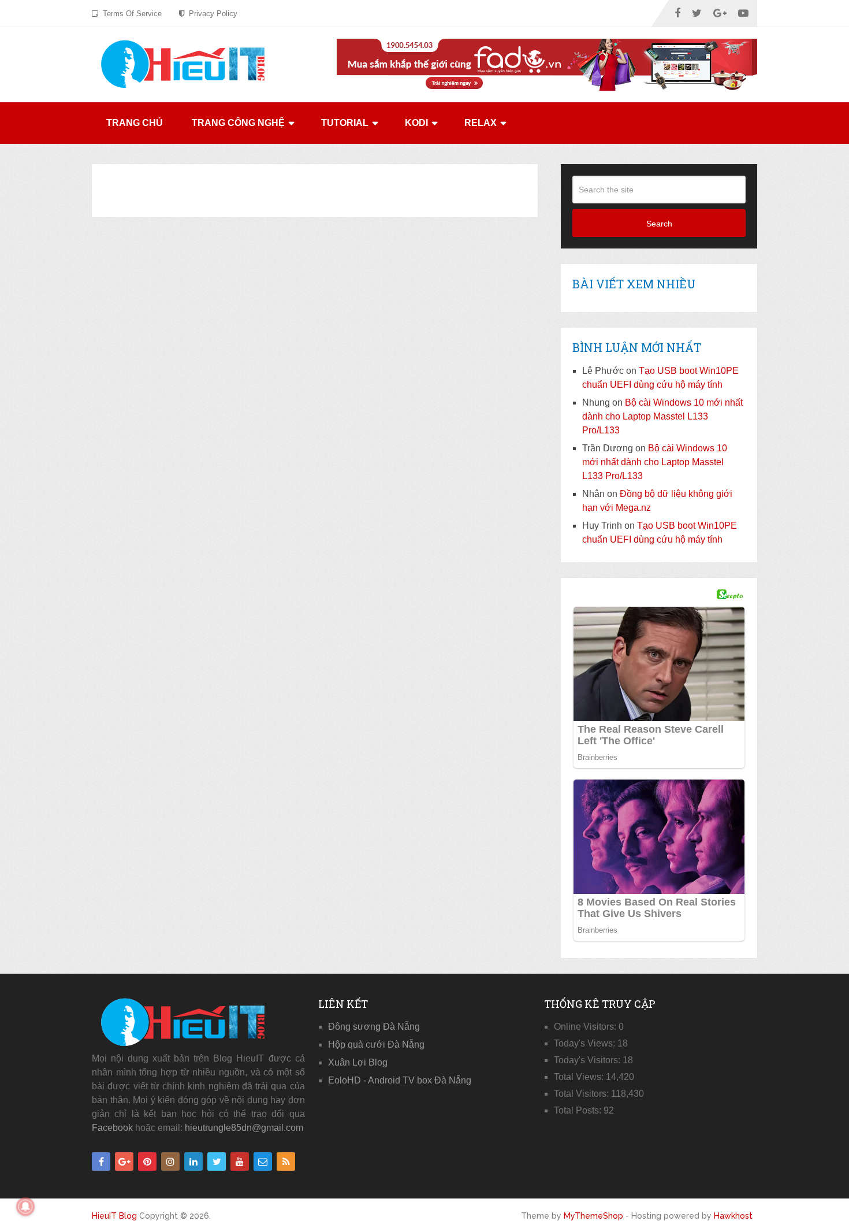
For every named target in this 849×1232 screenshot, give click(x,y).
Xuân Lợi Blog (358, 1062)
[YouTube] (239, 1161)
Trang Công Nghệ (238, 123)
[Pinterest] (147, 1161)
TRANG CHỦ (134, 123)
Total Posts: (579, 1110)
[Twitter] (216, 1161)
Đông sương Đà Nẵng (374, 1026)
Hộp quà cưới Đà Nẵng (376, 1044)
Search (659, 223)
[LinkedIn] (193, 1161)
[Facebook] (101, 1161)
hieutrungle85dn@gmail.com (244, 1128)
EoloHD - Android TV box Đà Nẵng (399, 1080)
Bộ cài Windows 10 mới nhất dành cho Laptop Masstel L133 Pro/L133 (662, 416)
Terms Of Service (131, 13)
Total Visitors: (582, 1094)
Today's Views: (585, 1043)
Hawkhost (733, 1215)
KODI (416, 123)
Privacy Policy (212, 13)
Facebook (112, 1128)
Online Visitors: (586, 1026)
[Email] (263, 1161)
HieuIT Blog (114, 1215)
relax (480, 123)
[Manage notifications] (25, 1206)
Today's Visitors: (588, 1060)
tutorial (344, 123)
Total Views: (580, 1077)
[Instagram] (170, 1161)
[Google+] (124, 1161)
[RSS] (286, 1161)
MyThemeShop (593, 1215)
